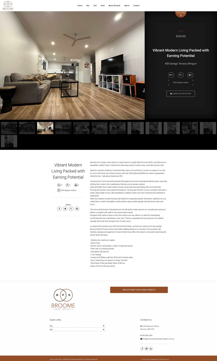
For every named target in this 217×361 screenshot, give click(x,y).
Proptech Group (164, 359)
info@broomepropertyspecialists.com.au (158, 339)
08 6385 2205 (147, 335)
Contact (136, 6)
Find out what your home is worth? (139, 290)
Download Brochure (181, 94)
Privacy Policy (145, 359)
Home (80, 6)
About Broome (114, 6)
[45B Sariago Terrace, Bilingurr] (72, 65)
